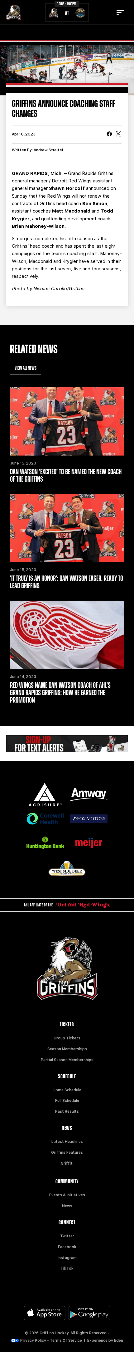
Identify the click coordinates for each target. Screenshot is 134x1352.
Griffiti (67, 1163)
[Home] (13, 12)
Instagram (67, 1258)
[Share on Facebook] (109, 134)
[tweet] (118, 134)
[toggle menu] (120, 12)
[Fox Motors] (89, 818)
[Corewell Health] (45, 819)
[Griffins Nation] (67, 743)
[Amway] (89, 794)
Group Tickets (67, 1038)
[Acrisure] (45, 794)
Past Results (67, 1111)
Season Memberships (67, 1049)
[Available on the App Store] (44, 1313)
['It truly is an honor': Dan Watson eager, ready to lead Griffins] (67, 528)
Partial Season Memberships (67, 1060)
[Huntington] (45, 842)
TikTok (67, 1268)
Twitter (67, 1236)
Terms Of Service (66, 1340)
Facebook (67, 1247)
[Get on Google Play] (89, 1313)
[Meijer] (89, 843)
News (67, 1206)
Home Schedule (67, 1090)
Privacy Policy (33, 1340)
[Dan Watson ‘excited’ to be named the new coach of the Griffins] (67, 421)
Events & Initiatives (67, 1195)
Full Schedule (67, 1100)
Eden (118, 1340)
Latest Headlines (67, 1141)
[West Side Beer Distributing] (67, 868)
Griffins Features (67, 1152)
